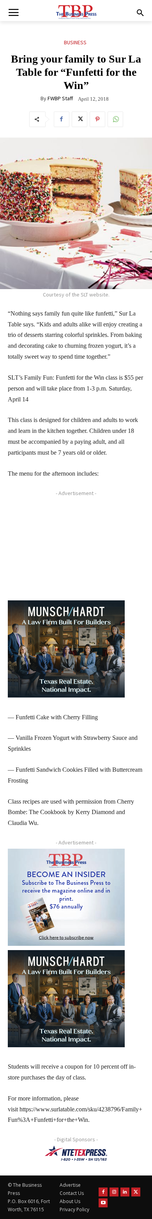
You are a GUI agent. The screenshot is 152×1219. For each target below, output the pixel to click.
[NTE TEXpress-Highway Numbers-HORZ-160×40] (76, 1153)
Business (75, 42)
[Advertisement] (66, 547)
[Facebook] (61, 119)
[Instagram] (114, 1192)
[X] (79, 119)
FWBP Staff (60, 98)
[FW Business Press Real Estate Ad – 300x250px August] (66, 649)
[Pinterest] (97, 119)
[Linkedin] (124, 1192)
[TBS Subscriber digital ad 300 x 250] (66, 897)
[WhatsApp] (115, 119)
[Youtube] (103, 1202)
